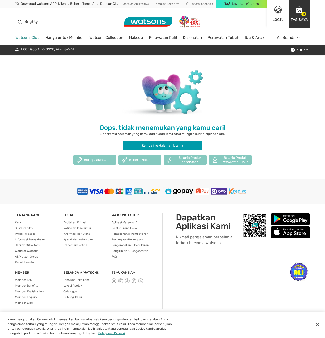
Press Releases (25, 233)
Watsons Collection (106, 37)
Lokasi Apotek (72, 285)
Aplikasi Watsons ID (124, 222)
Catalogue (70, 291)
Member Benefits (26, 285)
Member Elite (24, 302)
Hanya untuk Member (64, 37)
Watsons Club (27, 37)
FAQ (114, 256)
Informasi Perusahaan (30, 239)
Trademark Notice (75, 245)
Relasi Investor (25, 262)
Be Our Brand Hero (124, 228)
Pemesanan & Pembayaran (130, 233)
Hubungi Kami (72, 297)
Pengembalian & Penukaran (130, 245)
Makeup (136, 37)
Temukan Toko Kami (167, 3)
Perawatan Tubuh (223, 37)
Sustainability (24, 228)
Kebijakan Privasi (74, 222)
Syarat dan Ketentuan (78, 239)
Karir (18, 222)
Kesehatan (192, 37)
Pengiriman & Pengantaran (130, 251)
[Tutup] (317, 324)
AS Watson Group (26, 256)
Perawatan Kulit (163, 37)
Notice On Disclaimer (77, 228)
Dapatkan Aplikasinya (135, 3)
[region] (162, 325)
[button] (299, 14)
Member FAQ (23, 280)
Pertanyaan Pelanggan (127, 239)
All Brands (286, 37)
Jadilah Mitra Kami (27, 245)
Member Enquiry (26, 297)
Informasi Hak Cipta (76, 233)
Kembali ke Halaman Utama (162, 146)
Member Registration (29, 291)
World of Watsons (26, 251)
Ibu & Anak (254, 37)
